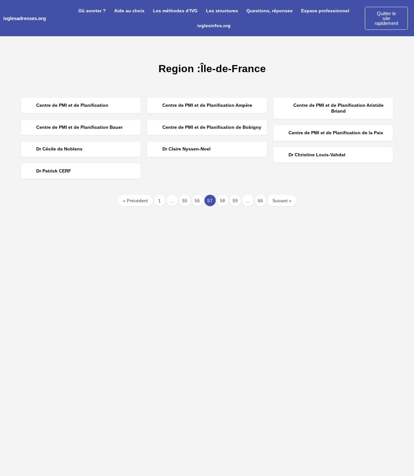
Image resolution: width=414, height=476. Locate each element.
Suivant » (281, 200)
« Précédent (135, 200)
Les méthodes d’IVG (175, 10)
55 (184, 200)
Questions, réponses (269, 10)
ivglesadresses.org (24, 18)
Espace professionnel (325, 10)
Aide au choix (129, 10)
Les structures (222, 10)
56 (197, 200)
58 (222, 200)
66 (260, 200)
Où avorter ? (92, 10)
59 (235, 200)
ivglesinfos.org (214, 25)
